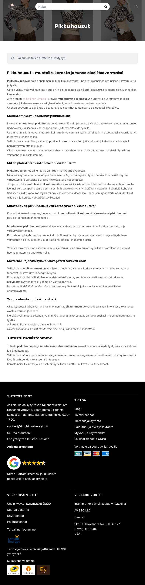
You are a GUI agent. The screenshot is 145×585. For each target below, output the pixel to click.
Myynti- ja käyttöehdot (90, 433)
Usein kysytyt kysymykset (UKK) (29, 503)
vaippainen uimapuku (35, 98)
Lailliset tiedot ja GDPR (90, 439)
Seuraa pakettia (18, 509)
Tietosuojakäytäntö (87, 421)
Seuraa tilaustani (19, 433)
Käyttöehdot (15, 516)
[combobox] (70, 6)
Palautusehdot (17, 522)
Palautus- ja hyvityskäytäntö (93, 427)
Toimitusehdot (84, 415)
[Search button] (105, 6)
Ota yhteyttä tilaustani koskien (28, 439)
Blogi (77, 409)
